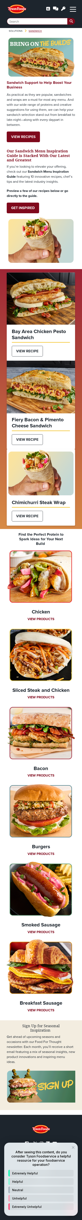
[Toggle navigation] (73, 9)
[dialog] (41, 1179)
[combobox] (41, 21)
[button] (41, 1173)
